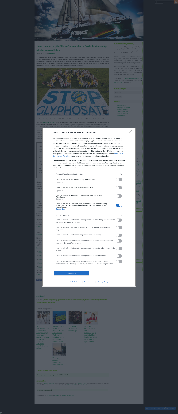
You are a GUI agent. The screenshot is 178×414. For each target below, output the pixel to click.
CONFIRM (71, 273)
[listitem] (89, 174)
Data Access (89, 282)
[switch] (119, 179)
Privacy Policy (102, 282)
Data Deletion (75, 282)
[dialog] (89, 207)
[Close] (131, 132)
